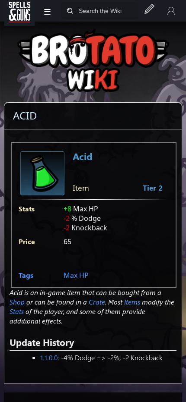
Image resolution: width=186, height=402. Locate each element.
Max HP (76, 275)
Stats (17, 311)
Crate (97, 301)
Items (132, 301)
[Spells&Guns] (19, 11)
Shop (17, 301)
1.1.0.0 (49, 357)
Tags (26, 275)
